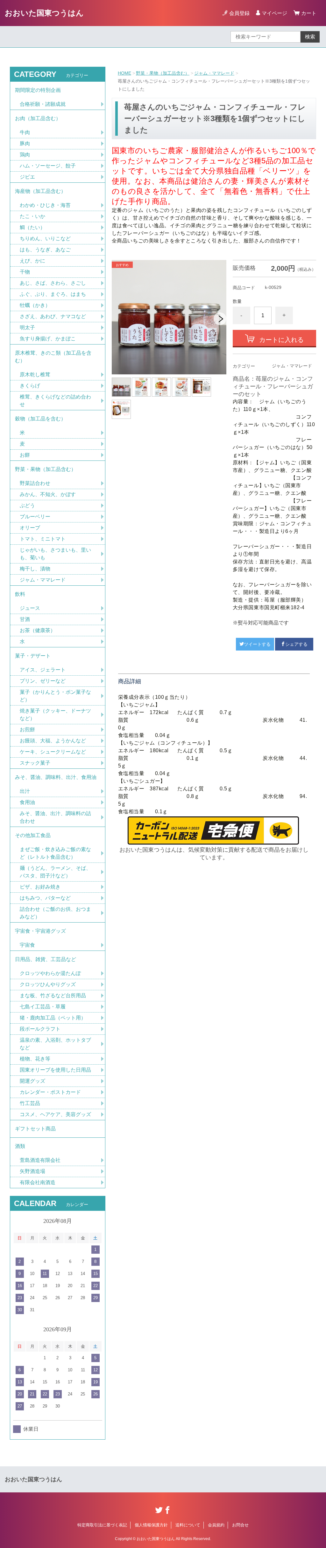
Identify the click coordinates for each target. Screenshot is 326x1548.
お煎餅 (27, 729)
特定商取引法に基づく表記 (102, 1525)
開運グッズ (32, 1081)
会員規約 (216, 1525)
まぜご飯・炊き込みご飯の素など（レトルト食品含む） (55, 853)
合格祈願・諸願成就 (43, 104)
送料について (187, 1525)
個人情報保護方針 (151, 1525)
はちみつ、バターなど (45, 898)
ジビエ (27, 177)
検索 (310, 36)
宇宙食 (27, 945)
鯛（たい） (32, 227)
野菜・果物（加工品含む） (162, 73)
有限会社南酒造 (37, 1182)
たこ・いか (32, 216)
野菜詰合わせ (35, 483)
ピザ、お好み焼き (40, 887)
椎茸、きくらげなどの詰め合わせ (55, 400)
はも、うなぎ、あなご (45, 249)
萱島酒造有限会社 (40, 1160)
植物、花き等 (35, 1058)
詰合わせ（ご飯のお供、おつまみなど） (55, 912)
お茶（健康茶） (37, 630)
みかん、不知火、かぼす (48, 494)
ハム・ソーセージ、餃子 (48, 165)
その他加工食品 (33, 835)
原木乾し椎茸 (35, 374)
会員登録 (239, 13)
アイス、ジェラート (43, 669)
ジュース (30, 608)
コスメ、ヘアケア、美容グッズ (55, 1114)
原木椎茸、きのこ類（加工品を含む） (53, 356)
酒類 (20, 1146)
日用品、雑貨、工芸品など (45, 959)
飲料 (20, 594)
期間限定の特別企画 (38, 90)
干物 (25, 272)
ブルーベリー (35, 516)
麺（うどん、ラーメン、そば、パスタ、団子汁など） (55, 871)
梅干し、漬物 (35, 568)
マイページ (274, 13)
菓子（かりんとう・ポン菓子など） (55, 695)
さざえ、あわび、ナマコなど (53, 316)
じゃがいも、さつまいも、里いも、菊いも (55, 553)
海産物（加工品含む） (40, 191)
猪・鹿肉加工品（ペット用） (53, 1017)
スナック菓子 (35, 763)
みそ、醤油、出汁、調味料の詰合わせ (55, 817)
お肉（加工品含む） (38, 118)
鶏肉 (25, 154)
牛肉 (25, 132)
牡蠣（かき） (35, 305)
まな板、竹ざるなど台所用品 (53, 995)
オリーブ (30, 527)
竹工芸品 (30, 1103)
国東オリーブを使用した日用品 (55, 1070)
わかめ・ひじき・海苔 (45, 205)
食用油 (27, 802)
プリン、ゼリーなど (43, 681)
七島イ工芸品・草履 (43, 1006)
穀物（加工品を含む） (40, 418)
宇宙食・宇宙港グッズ (40, 931)
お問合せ (240, 1525)
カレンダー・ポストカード (50, 1092)
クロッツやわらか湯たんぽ (50, 973)
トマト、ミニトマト (43, 539)
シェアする (296, 644)
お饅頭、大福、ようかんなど (53, 740)
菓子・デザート (33, 655)
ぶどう (27, 505)
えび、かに (32, 260)
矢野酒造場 (32, 1171)
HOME (124, 73)
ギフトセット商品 (35, 1128)
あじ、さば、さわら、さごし (53, 283)
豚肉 (25, 143)
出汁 (25, 791)
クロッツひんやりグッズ (48, 984)
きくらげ (30, 385)
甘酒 (25, 619)
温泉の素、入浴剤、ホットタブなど (55, 1043)
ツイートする (257, 644)
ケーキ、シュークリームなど (53, 751)
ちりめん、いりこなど (45, 238)
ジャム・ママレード (214, 73)
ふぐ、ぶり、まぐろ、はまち (53, 294)
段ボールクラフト (40, 1029)
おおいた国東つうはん (44, 13)
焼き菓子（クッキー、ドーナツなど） (55, 714)
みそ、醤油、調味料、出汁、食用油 (55, 777)
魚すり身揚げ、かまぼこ (48, 338)
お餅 (25, 455)
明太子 (27, 327)
